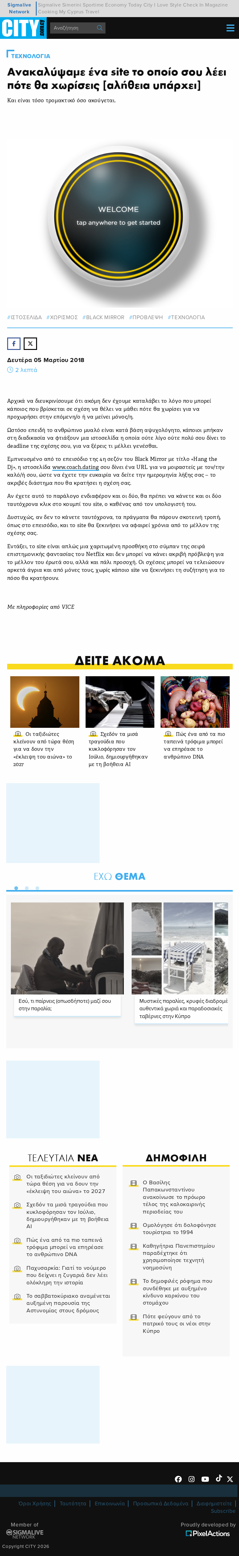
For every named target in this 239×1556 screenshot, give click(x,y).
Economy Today (123, 5)
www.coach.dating (75, 467)
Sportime (93, 5)
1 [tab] (15, 887)
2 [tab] (25, 887)
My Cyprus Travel (79, 12)
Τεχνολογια (30, 56)
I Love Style (167, 5)
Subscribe (223, 1511)
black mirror (105, 317)
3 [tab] (36, 887)
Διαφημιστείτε (214, 1503)
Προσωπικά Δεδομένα (161, 1503)
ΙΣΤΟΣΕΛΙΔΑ (26, 317)
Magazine (216, 5)
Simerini (72, 5)
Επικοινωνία (110, 1503)
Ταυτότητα (73, 1503)
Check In (193, 5)
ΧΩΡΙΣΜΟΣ (64, 317)
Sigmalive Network (19, 8)
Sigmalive (49, 5)
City (148, 5)
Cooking (48, 12)
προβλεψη (148, 317)
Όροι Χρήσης (35, 1503)
